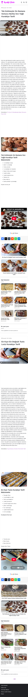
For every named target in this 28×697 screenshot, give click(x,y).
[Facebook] (2, 238)
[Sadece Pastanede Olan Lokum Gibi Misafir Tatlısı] (21, 300)
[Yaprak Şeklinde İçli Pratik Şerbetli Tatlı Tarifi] (7, 300)
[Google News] (14, 233)
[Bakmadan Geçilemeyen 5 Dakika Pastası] (21, 313)
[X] (5, 238)
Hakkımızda (3, 687)
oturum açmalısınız (14, 330)
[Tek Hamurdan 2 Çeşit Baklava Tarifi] (7, 286)
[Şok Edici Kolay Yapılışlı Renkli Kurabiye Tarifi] (21, 286)
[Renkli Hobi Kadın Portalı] (8, 2)
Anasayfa (4, 7)
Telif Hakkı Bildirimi (5, 689)
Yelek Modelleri (4, 685)
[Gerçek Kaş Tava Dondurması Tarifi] (7, 313)
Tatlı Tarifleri (9, 7)
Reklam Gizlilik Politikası (6, 691)
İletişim (2, 693)
